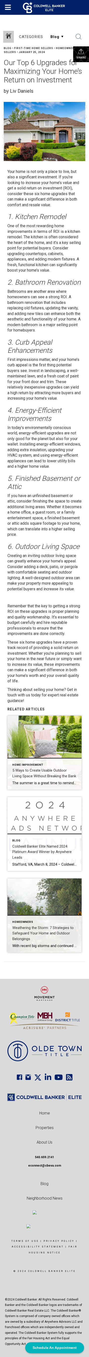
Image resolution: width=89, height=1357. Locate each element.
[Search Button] (78, 36)
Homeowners (66, 48)
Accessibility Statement (38, 1246)
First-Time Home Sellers (33, 48)
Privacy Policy (59, 1241)
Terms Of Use (25, 1241)
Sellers (10, 52)
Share (81, 57)
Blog (7, 48)
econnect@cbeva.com (44, 1165)
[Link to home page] (44, 7)
